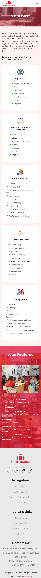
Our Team (20, 502)
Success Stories (20, 528)
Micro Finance (20, 486)
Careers (20, 533)
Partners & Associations (20, 497)
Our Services (20, 518)
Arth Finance (20, 492)
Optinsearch (28, 576)
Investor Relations (20, 523)
